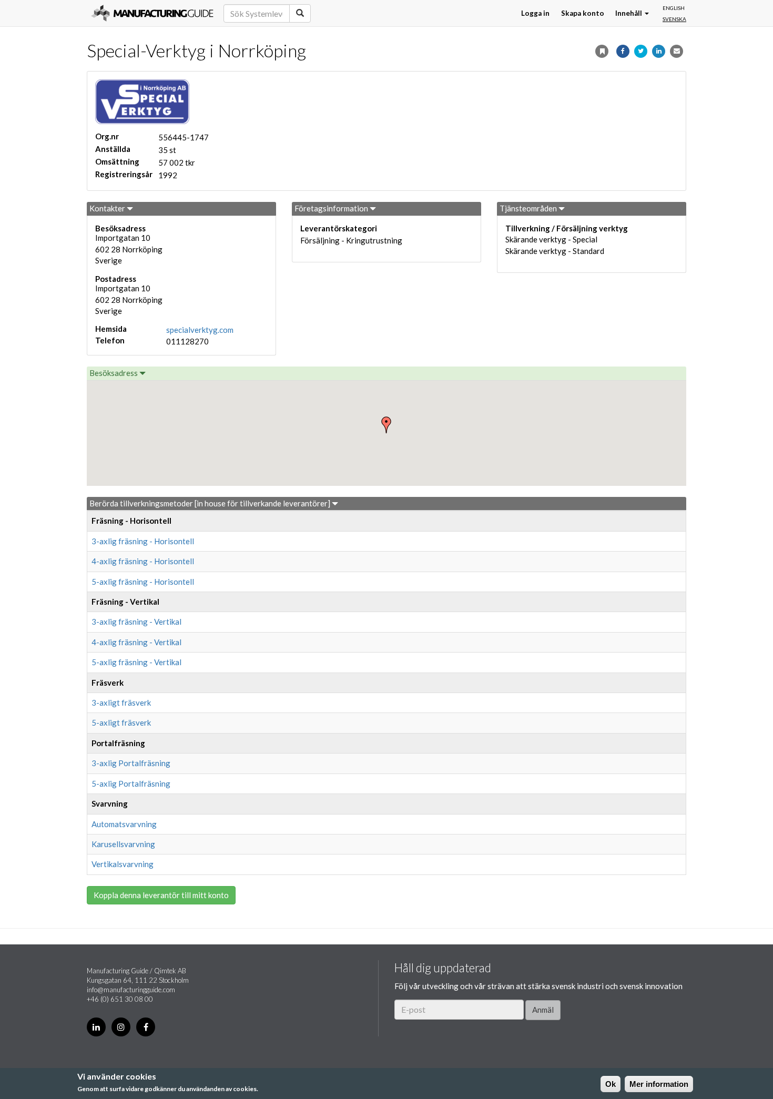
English (674, 8)
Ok (610, 1084)
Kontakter (108, 208)
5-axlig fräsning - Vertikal (136, 662)
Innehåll (629, 13)
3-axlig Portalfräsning (130, 763)
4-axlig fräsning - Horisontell (142, 561)
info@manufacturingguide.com (131, 989)
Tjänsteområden (529, 208)
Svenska (674, 19)
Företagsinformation (332, 208)
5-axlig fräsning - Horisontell (142, 581)
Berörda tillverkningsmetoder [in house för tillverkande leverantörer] (210, 503)
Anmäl (543, 1009)
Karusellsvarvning (123, 844)
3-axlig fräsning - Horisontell (142, 541)
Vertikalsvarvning (122, 864)
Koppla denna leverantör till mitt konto (161, 895)
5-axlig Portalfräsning (130, 783)
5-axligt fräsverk (121, 722)
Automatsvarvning (124, 824)
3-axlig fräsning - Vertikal (136, 621)
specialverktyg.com (199, 329)
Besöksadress (114, 373)
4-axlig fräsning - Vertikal (136, 642)
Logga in (535, 13)
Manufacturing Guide (152, 13)
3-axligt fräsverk (121, 702)
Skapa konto (582, 13)
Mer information (658, 1084)
